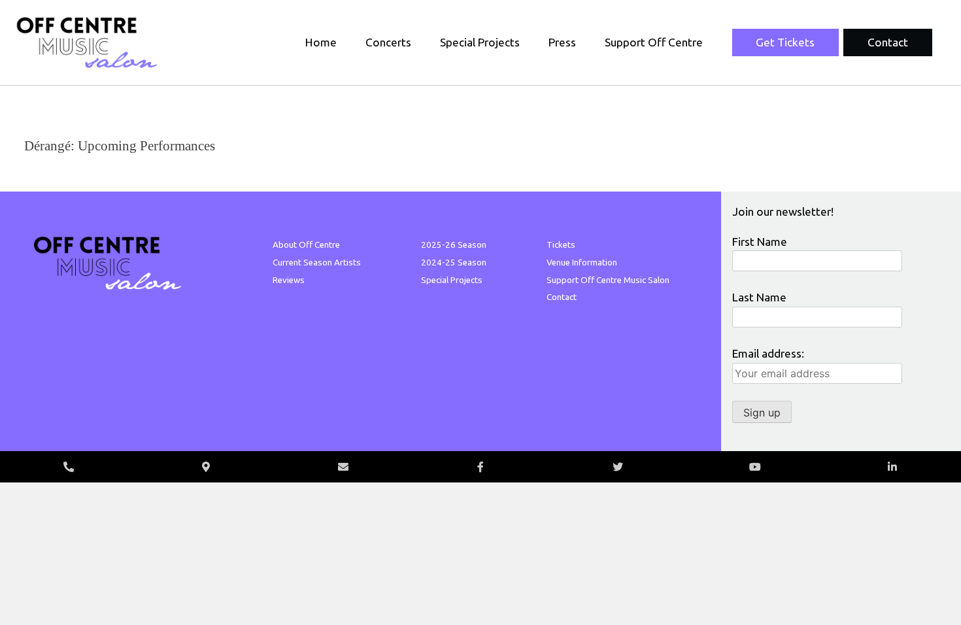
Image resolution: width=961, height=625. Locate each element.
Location (206, 466)
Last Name (759, 297)
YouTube (755, 466)
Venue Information (582, 262)
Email (343, 466)
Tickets (561, 245)
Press (562, 42)
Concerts (388, 42)
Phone (68, 466)
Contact (888, 42)
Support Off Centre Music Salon (608, 280)
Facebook (480, 466)
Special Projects (480, 42)
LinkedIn (892, 466)
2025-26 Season (453, 245)
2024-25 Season (453, 262)
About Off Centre (306, 245)
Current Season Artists (317, 262)
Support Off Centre (654, 42)
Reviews (289, 280)
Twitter (617, 466)
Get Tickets (785, 42)
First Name (759, 241)
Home (321, 42)
